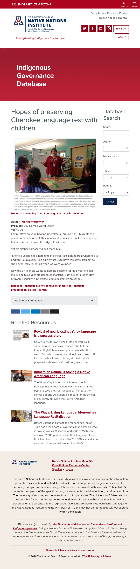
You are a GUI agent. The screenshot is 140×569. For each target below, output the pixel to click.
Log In (122, 36)
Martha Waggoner (33, 221)
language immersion (59, 285)
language (17, 285)
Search (107, 127)
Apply (110, 201)
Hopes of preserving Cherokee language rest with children (47, 213)
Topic (106, 171)
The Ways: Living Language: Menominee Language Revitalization (65, 414)
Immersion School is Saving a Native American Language (62, 374)
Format (107, 185)
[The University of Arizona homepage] (34, 4)
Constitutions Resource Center (108, 13)
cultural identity (37, 290)
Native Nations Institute (113, 17)
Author (107, 141)
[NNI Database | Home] (39, 28)
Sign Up (121, 28)
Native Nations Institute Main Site (72, 461)
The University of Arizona (97, 556)
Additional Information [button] (28, 300)
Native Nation (111, 156)
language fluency (34, 285)
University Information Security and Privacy (70, 550)
